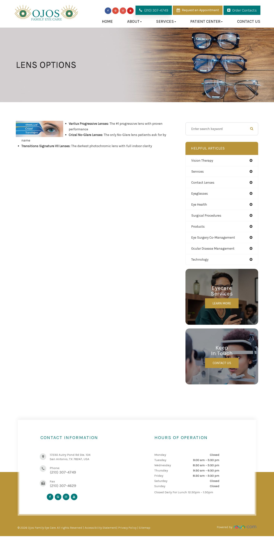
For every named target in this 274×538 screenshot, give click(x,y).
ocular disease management (212, 248)
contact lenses (202, 182)
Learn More (221, 303)
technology (199, 259)
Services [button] (165, 21)
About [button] (133, 21)
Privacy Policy (127, 527)
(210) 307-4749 (156, 10)
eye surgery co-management (213, 237)
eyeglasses (199, 193)
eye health (199, 204)
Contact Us (248, 21)
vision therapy (202, 160)
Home (107, 21)
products (198, 226)
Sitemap (144, 527)
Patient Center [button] (205, 21)
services (197, 171)
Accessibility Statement (100, 527)
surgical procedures (206, 215)
